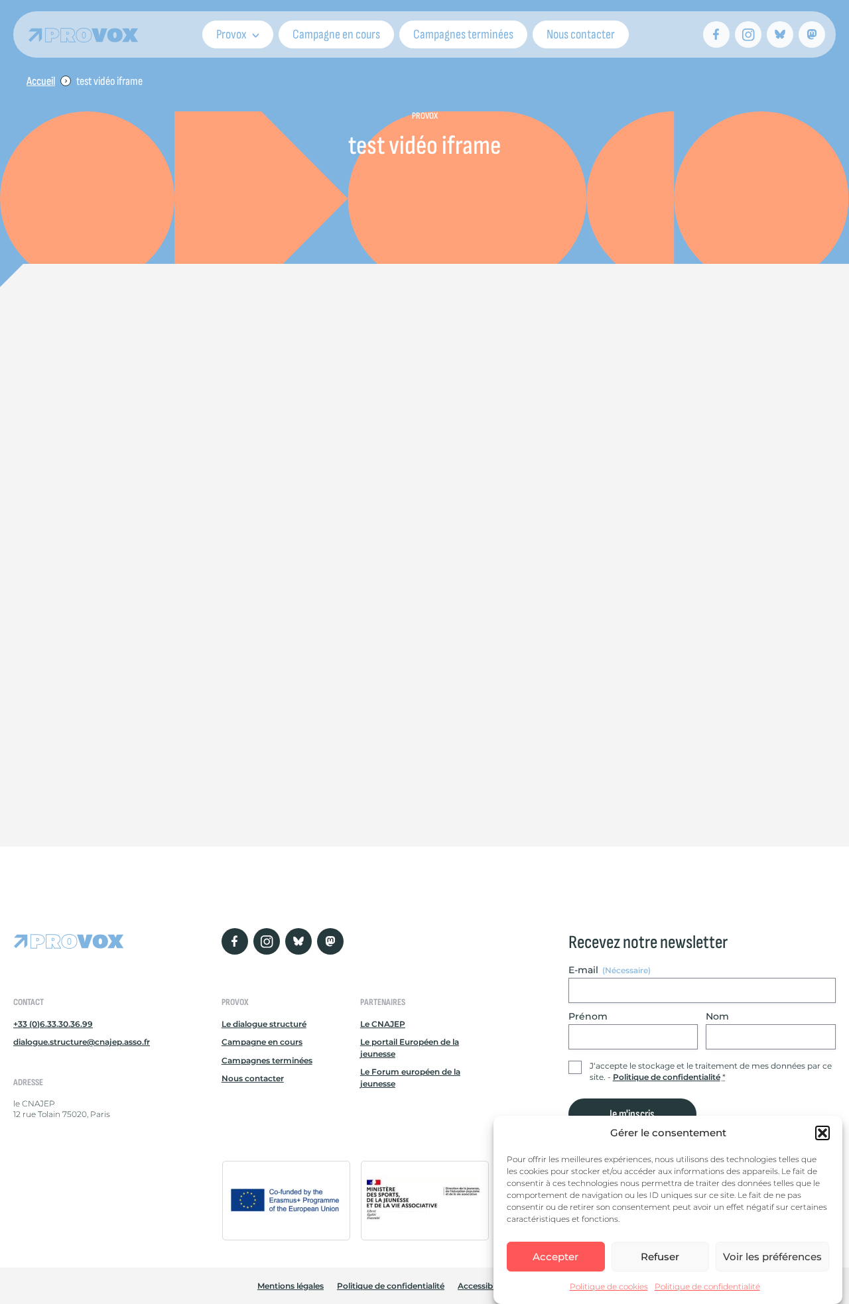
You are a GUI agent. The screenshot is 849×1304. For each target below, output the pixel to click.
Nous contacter (581, 34)
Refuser (660, 1256)
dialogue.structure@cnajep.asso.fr (81, 1042)
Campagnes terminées (463, 34)
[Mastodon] (812, 34)
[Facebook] (716, 34)
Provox (231, 34)
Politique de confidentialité (707, 1286)
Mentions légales (290, 1286)
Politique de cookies (609, 1286)
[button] (822, 1133)
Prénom (588, 1016)
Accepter (555, 1256)
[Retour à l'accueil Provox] (83, 34)
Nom (717, 1016)
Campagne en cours (336, 34)
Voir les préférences (772, 1256)
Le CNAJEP (382, 1024)
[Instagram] (748, 34)
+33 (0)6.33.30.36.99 (53, 1024)
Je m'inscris (632, 1114)
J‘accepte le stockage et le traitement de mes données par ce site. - (711, 1071)
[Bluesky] (780, 34)
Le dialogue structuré (264, 1024)
